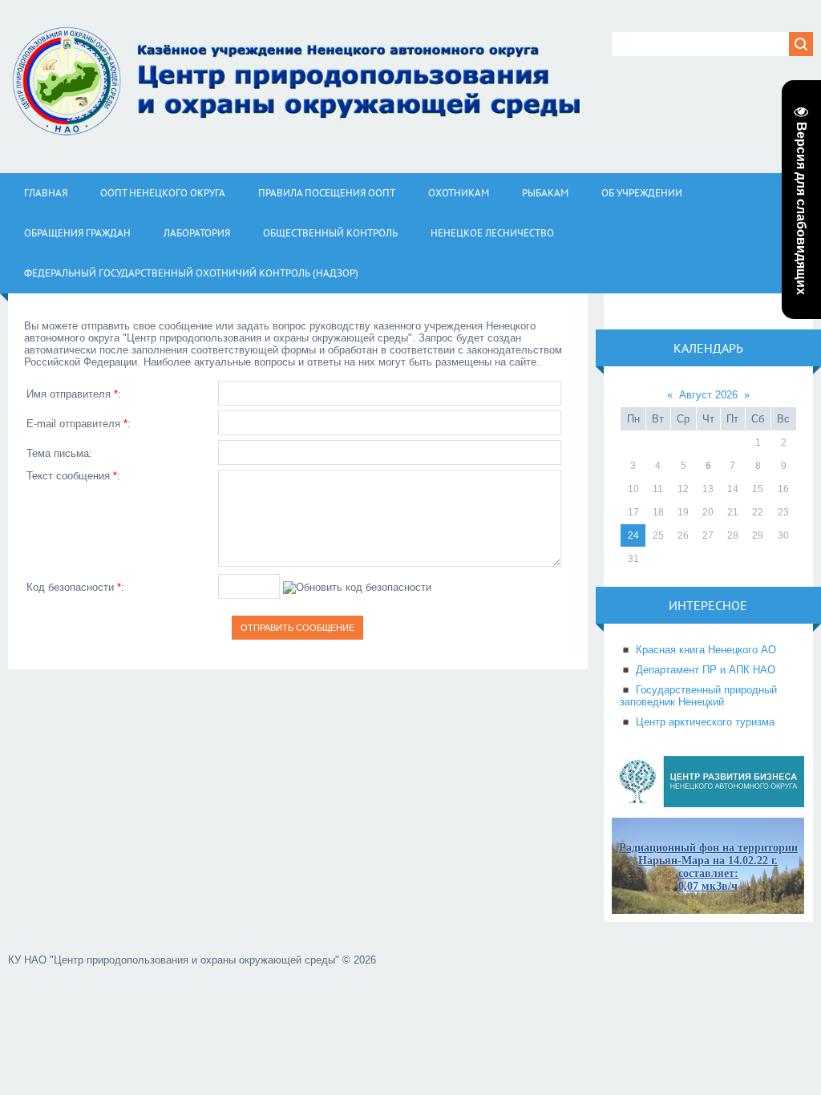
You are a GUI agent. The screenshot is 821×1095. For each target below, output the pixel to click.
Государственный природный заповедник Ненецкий (698, 696)
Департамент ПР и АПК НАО (705, 670)
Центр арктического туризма (705, 722)
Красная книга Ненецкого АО (706, 650)
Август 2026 (708, 395)
